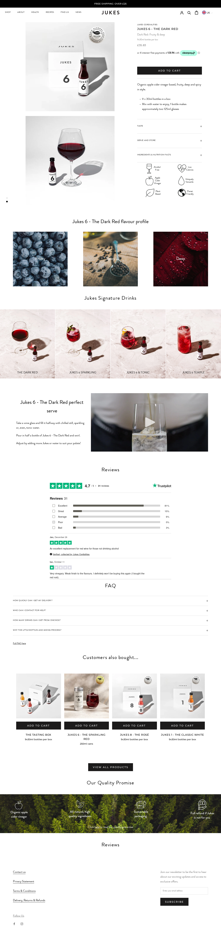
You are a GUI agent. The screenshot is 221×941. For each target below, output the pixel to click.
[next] (211, 705)
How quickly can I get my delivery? (33, 601)
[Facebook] (14, 924)
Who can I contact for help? (29, 611)
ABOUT (20, 12)
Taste (140, 126)
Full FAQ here (19, 643)
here (96, 827)
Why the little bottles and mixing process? (37, 630)
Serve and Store (146, 141)
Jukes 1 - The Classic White (182, 734)
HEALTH (35, 12)
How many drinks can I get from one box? (37, 620)
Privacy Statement (23, 881)
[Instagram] (22, 924)
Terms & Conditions (24, 891)
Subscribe (174, 901)
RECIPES (50, 12)
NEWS (78, 12)
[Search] (189, 12)
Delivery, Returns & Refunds (29, 900)
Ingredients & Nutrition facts (154, 155)
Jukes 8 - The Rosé (134, 734)
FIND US (65, 12)
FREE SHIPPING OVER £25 (110, 3)
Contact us (19, 872)
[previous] (10, 705)
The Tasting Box (38, 734)
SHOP (8, 12)
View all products (110, 767)
